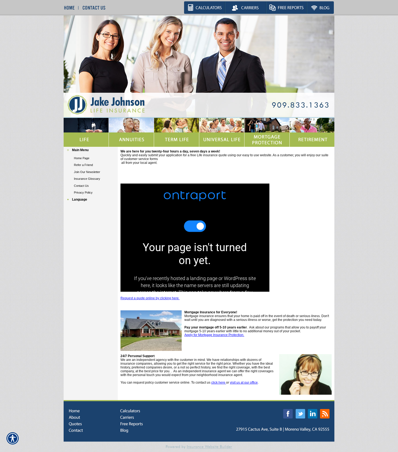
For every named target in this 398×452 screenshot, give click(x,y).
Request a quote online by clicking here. (150, 298)
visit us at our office (244, 382)
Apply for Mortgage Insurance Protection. (214, 335)
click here (218, 382)
